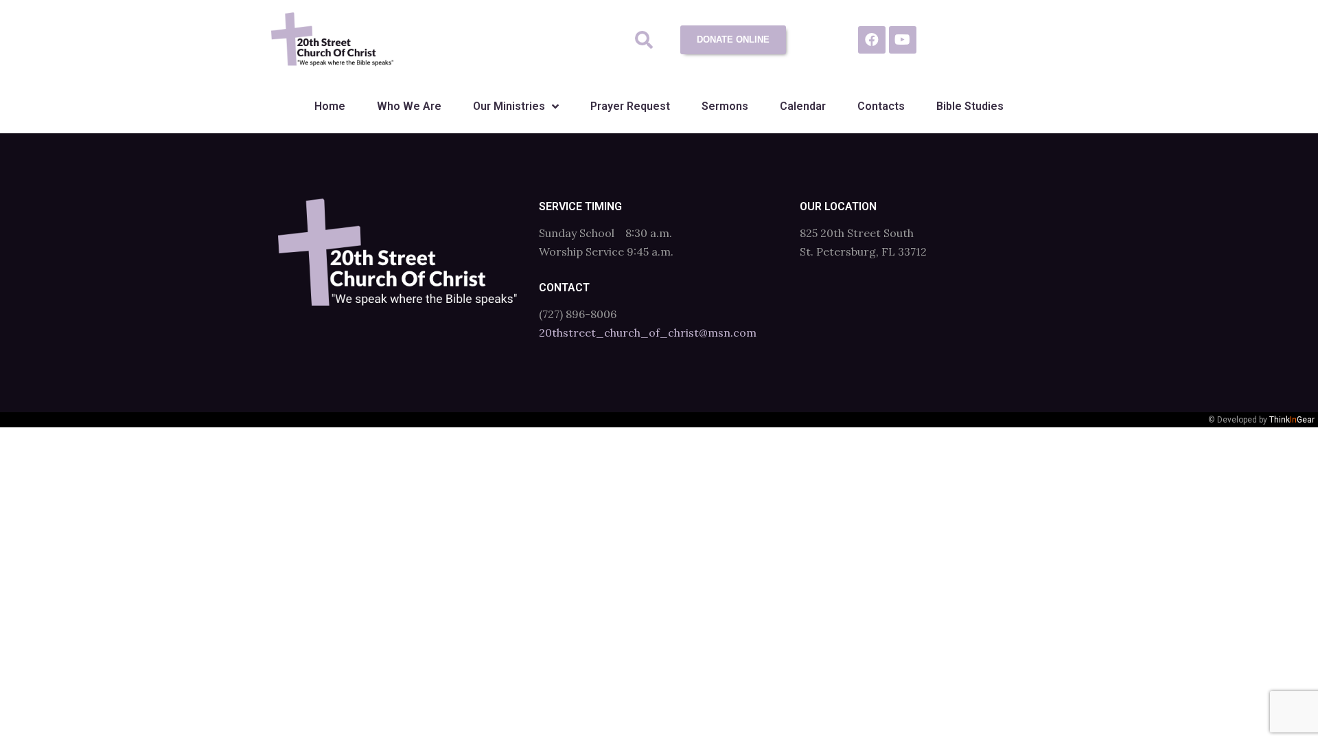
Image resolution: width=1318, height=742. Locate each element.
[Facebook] (872, 40)
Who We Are (409, 106)
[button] (644, 40)
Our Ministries (509, 106)
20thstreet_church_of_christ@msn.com (647, 332)
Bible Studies (970, 106)
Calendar (803, 106)
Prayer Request (630, 106)
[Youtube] (902, 40)
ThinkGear (1292, 420)
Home (329, 106)
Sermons (725, 106)
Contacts (881, 106)
